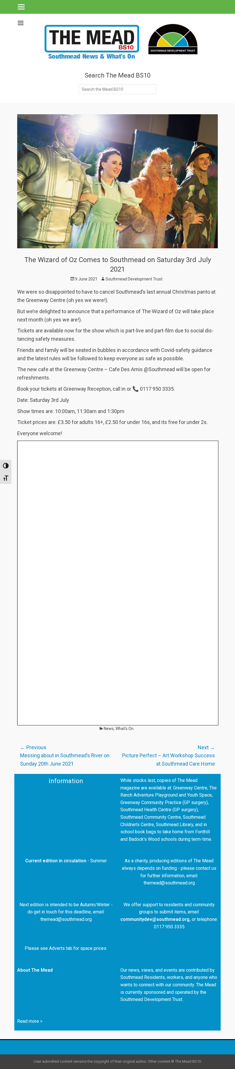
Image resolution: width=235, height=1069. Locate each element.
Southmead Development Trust (133, 279)
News (109, 728)
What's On (124, 728)
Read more (28, 1021)
